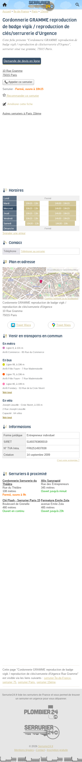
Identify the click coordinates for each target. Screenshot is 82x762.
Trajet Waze (23, 325)
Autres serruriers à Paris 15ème (22, 113)
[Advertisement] (41, 623)
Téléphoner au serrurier (33, 251)
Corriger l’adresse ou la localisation (61, 298)
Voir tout (7, 392)
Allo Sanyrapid (50, 480)
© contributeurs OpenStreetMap (62, 270)
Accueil (4, 4)
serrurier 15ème (46, 682)
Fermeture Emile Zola (55, 500)
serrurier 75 (9, 682)
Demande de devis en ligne (22, 61)
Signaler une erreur (14, 233)
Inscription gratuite (57, 750)
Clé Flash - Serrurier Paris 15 (21, 500)
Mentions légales (24, 750)
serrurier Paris (26, 682)
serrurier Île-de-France (57, 678)
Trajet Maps (63, 325)
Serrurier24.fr (45, 746)
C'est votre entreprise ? (68, 460)
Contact (40, 750)
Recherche (77, 4)
